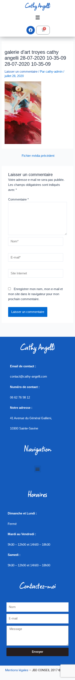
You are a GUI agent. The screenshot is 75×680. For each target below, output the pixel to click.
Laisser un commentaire (21, 71)
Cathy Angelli (37, 5)
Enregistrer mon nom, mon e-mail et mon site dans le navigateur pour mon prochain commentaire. (35, 294)
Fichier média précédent (38, 155)
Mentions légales (16, 670)
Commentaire (18, 199)
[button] (37, 18)
